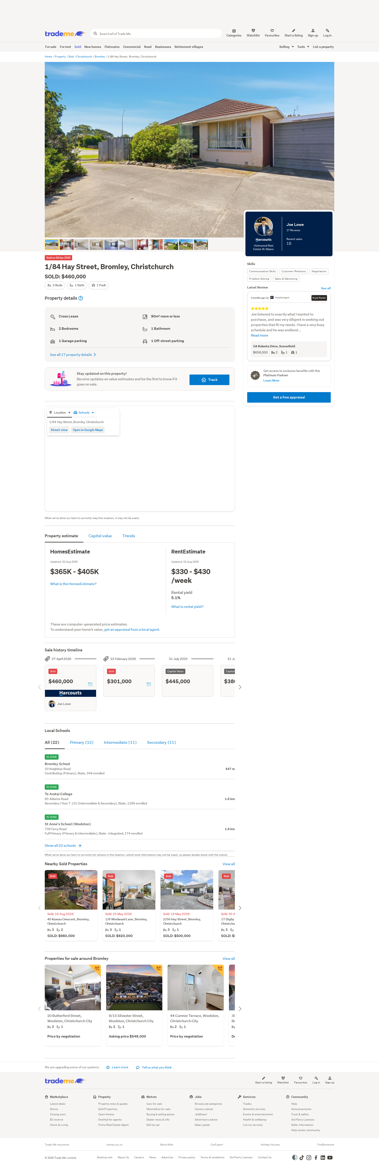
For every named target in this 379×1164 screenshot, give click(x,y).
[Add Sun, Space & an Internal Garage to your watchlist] (156, 971)
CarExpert (217, 1144)
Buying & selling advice (161, 1114)
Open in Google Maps (88, 430)
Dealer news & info (158, 1119)
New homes (92, 47)
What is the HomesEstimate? (73, 583)
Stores (54, 1109)
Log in (327, 35)
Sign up (313, 35)
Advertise (167, 1157)
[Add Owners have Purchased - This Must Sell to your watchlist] (95, 971)
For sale (50, 47)
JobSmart (201, 1114)
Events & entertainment (258, 1114)
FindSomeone (325, 1144)
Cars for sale (154, 1104)
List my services (253, 1125)
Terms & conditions (212, 1157)
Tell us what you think (156, 1067)
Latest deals (57, 1104)
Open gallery (191, 230)
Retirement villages (189, 47)
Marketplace (59, 1097)
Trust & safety (300, 1114)
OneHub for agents (110, 1119)
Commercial (132, 47)
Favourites (300, 1082)
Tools (301, 47)
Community (299, 1097)
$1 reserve (56, 1119)
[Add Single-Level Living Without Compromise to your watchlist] (217, 971)
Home (49, 56)
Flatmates (112, 47)
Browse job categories (208, 1104)
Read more (259, 335)
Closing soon (58, 1114)
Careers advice (204, 1109)
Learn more (120, 1067)
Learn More (271, 380)
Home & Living (59, 1125)
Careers (139, 1157)
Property (60, 56)
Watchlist (283, 1082)
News (152, 1157)
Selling (284, 47)
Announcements (301, 1109)
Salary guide (202, 1125)
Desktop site (105, 1157)
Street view (59, 430)
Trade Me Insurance (57, 1144)
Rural (148, 47)
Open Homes (106, 1114)
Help (294, 1104)
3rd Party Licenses (302, 1119)
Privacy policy (187, 1157)
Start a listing (263, 1082)
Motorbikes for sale (158, 1109)
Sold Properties (107, 1109)
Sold (78, 47)
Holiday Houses (270, 1144)
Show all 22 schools (61, 845)
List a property (323, 47)
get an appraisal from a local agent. (132, 629)
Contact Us (265, 1157)
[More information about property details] (80, 298)
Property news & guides (113, 1104)
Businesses (163, 47)
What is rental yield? (187, 606)
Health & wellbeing (254, 1119)
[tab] (59, 413)
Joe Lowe (64, 704)
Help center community (305, 1130)
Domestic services (254, 1109)
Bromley (100, 56)
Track (213, 379)
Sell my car (153, 1125)
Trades (247, 1104)
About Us (123, 1157)
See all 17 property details (71, 354)
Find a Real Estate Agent (113, 1125)
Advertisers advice (206, 1119)
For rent (65, 47)
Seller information (302, 1125)
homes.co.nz (114, 1144)
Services (249, 1097)
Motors (152, 1097)
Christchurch (84, 56)
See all (326, 288)
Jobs (198, 1097)
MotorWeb (166, 1144)
